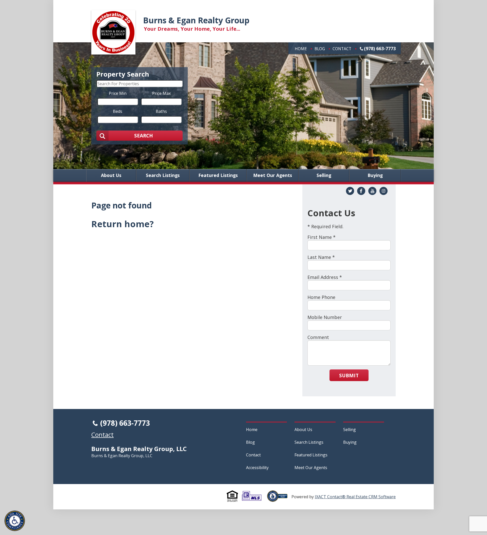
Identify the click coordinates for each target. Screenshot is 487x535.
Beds (117, 111)
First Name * (321, 237)
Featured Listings (218, 175)
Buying (375, 175)
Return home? (122, 224)
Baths (161, 111)
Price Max (161, 93)
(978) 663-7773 (380, 48)
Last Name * (321, 257)
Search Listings (163, 175)
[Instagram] (383, 191)
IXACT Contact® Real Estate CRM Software (355, 497)
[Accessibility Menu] (15, 520)
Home (301, 48)
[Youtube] (372, 191)
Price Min (118, 93)
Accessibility (257, 467)
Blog (320, 48)
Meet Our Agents (272, 175)
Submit (349, 375)
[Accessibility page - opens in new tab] (279, 499)
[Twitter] (350, 191)
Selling (324, 175)
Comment (318, 337)
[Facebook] (361, 191)
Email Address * (324, 277)
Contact (342, 48)
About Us (111, 175)
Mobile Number (324, 317)
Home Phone (321, 297)
